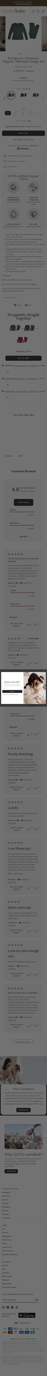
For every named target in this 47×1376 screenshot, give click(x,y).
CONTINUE (12, 691)
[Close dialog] (44, 673)
